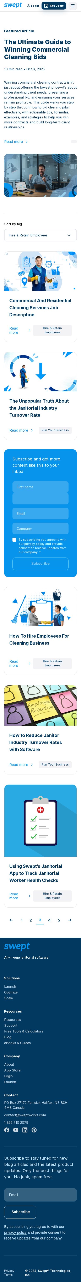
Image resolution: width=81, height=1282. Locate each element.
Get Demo (57, 5)
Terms (8, 1274)
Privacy (9, 1270)
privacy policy (34, 543)
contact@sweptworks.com (25, 1115)
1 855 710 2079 (16, 1122)
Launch (10, 986)
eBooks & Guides (17, 1043)
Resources (12, 1020)
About (9, 1064)
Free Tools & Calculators (23, 1031)
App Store (12, 1070)
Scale (8, 998)
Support (10, 1025)
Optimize (11, 992)
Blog (7, 1037)
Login (35, 5)
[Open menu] (73, 6)
